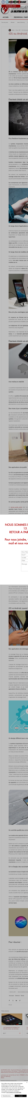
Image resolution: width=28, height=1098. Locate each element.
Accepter (21, 1096)
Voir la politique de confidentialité (13, 1092)
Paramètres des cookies (8, 1096)
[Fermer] (26, 1083)
